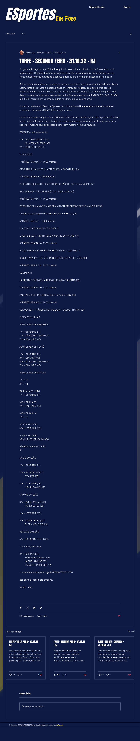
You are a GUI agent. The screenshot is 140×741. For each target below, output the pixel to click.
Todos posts (10, 34)
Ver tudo (131, 631)
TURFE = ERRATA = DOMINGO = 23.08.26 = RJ (111, 643)
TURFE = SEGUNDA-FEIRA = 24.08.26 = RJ (69, 643)
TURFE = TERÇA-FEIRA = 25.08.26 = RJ (24, 643)
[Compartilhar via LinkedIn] (34, 607)
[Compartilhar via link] (41, 607)
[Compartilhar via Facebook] (20, 607)
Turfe (23, 34)
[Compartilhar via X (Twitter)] (27, 607)
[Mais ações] (119, 52)
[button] (130, 34)
